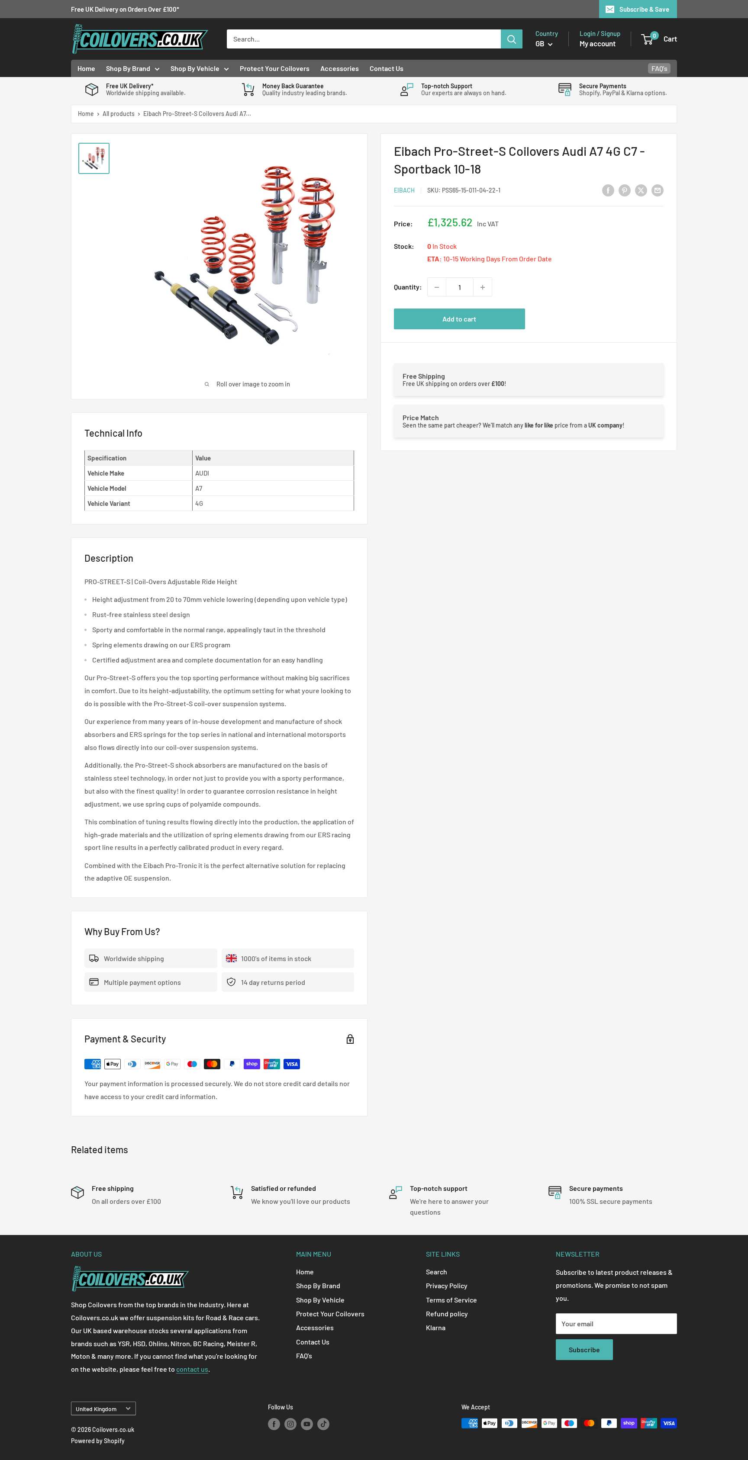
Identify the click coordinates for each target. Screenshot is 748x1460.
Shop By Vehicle (195, 68)
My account (598, 43)
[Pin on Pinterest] (625, 189)
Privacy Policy (447, 1285)
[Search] (511, 38)
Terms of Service (451, 1300)
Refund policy (447, 1313)
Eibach (404, 190)
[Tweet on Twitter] (641, 189)
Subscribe (584, 1349)
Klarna (435, 1327)
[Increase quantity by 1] (483, 287)
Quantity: (408, 287)
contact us (192, 1369)
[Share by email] (657, 189)
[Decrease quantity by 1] (437, 287)
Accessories (339, 68)
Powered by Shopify (98, 1440)
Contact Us (386, 68)
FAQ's (659, 68)
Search (436, 1271)
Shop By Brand (128, 68)
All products (119, 113)
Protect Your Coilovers (275, 68)
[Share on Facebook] (608, 189)
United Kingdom (96, 1408)
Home (86, 68)
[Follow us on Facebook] (274, 1424)
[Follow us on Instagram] (290, 1424)
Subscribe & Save (644, 9)
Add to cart (459, 319)
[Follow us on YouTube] (307, 1424)
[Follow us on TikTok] (323, 1424)
